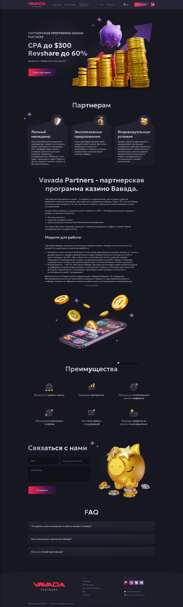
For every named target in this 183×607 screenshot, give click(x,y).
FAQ (101, 5)
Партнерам (57, 5)
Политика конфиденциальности (62, 603)
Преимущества (70, 5)
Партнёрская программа (84, 4)
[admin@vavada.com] (125, 591)
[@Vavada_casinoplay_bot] (125, 595)
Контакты (110, 5)
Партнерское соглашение (37, 603)
